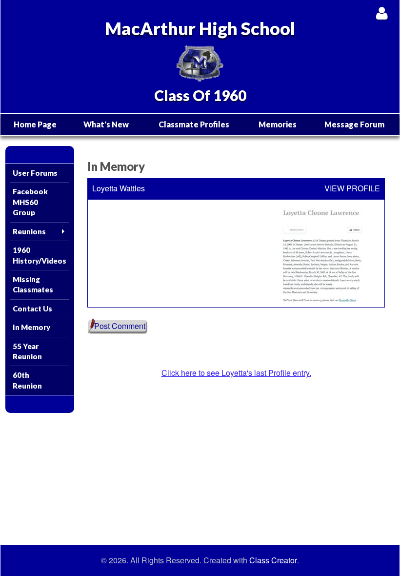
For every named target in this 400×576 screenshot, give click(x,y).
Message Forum (354, 124)
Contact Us (32, 308)
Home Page (35, 124)
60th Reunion (27, 380)
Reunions (29, 231)
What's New (106, 124)
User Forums (35, 172)
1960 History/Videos (39, 255)
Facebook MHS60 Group (30, 202)
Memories (278, 124)
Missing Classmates (33, 284)
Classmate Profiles (194, 124)
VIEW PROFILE (352, 188)
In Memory (31, 327)
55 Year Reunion (27, 351)
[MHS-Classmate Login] (382, 13)
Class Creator (273, 560)
